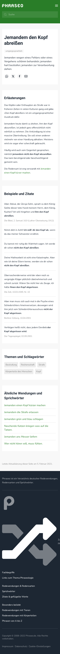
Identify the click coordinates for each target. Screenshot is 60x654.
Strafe (42, 364)
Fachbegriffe (8, 572)
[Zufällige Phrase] (30, 541)
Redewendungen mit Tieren (16, 610)
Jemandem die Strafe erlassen (21, 412)
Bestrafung (11, 364)
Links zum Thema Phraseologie (17, 577)
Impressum (7, 646)
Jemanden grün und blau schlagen (23, 419)
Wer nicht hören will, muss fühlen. (23, 443)
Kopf (38, 371)
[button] (56, 5)
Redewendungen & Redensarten (18, 586)
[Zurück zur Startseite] (12, 5)
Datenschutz (21, 646)
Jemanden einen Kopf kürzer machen (24, 405)
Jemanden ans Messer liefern (20, 436)
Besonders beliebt (11, 604)
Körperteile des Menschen (19, 371)
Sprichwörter (8, 591)
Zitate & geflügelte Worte (15, 596)
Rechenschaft (27, 364)
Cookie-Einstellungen (40, 646)
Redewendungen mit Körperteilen (19, 615)
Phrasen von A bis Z (12, 620)
